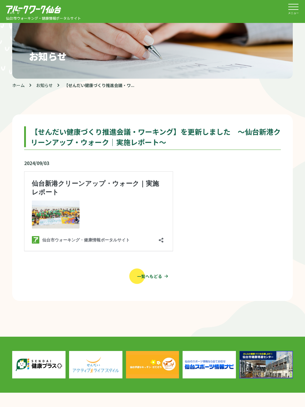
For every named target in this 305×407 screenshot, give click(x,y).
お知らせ (44, 85)
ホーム (18, 85)
